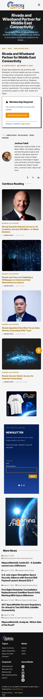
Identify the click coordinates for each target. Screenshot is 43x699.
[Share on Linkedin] (38, 177)
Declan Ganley (23, 135)
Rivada (32, 135)
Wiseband (5, 137)
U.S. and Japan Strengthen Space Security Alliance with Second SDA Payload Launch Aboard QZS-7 (20, 578)
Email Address (11, 466)
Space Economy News (21, 48)
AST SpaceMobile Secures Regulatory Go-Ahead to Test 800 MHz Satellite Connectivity (21, 607)
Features (6, 558)
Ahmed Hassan (11, 135)
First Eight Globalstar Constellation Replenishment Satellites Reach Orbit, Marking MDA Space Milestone (21, 592)
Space (10, 48)
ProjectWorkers (17, 689)
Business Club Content (10, 223)
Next (33, 476)
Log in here (25, 124)
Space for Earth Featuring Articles (21, 558)
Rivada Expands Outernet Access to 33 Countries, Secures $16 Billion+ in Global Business (20, 229)
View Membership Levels (17, 115)
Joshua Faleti (8, 235)
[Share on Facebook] (28, 177)
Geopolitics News (23, 570)
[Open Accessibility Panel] (39, 350)
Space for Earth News (29, 600)
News (4, 48)
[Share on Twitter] (33, 177)
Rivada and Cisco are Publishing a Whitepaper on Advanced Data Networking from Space (17, 280)
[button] (3, 695)
